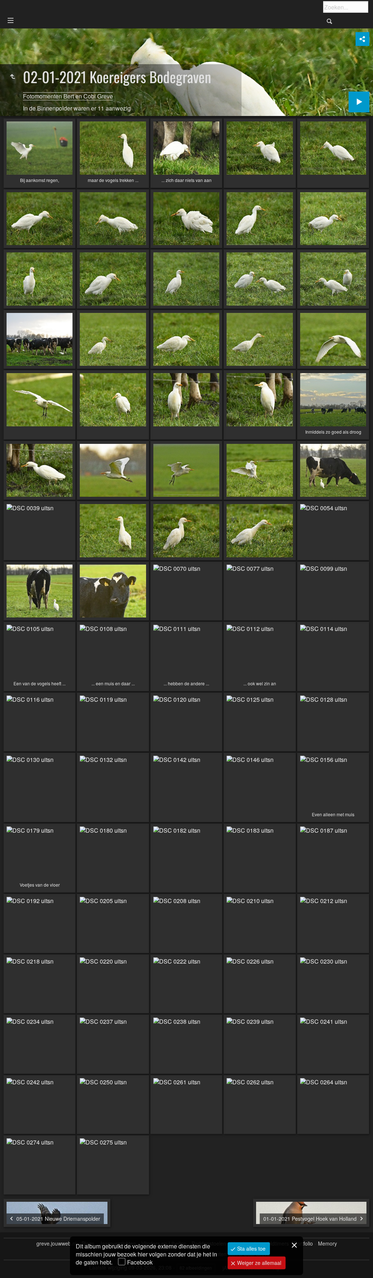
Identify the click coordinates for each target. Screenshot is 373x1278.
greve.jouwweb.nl (56, 1243)
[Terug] (12, 77)
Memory (327, 1243)
